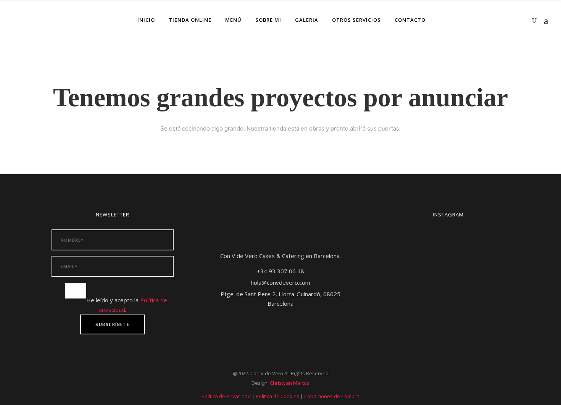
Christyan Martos (290, 382)
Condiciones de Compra (331, 396)
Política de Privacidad (226, 396)
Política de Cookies (277, 396)
